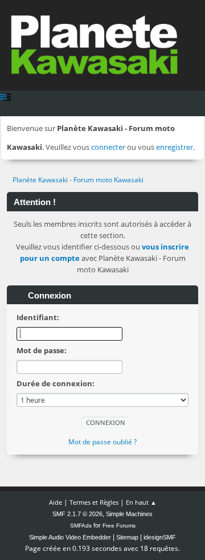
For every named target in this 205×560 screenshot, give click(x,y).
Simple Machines (129, 513)
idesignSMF (160, 537)
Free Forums (119, 525)
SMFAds (81, 525)
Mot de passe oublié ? (102, 442)
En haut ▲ (141, 502)
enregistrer (174, 147)
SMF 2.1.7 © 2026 (77, 513)
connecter (108, 147)
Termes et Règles (93, 502)
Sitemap (127, 537)
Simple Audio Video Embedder (70, 537)
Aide (55, 502)
